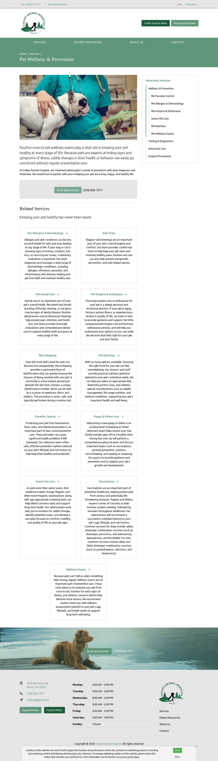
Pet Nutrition (158, 126)
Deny (177, 757)
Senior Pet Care (160, 118)
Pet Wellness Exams (162, 133)
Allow (177, 750)
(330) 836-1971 (92, 190)
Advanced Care (157, 148)
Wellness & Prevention (161, 88)
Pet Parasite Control (162, 96)
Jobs (179, 4)
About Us (136, 42)
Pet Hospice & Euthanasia (166, 111)
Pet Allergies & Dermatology (167, 103)
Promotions (191, 4)
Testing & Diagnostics (161, 141)
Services (40, 42)
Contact (177, 42)
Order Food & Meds (155, 23)
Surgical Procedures (159, 156)
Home (23, 53)
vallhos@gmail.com (38, 699)
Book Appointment (185, 23)
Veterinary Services (158, 80)
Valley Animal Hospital (108, 743)
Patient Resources (88, 42)
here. (136, 757)
